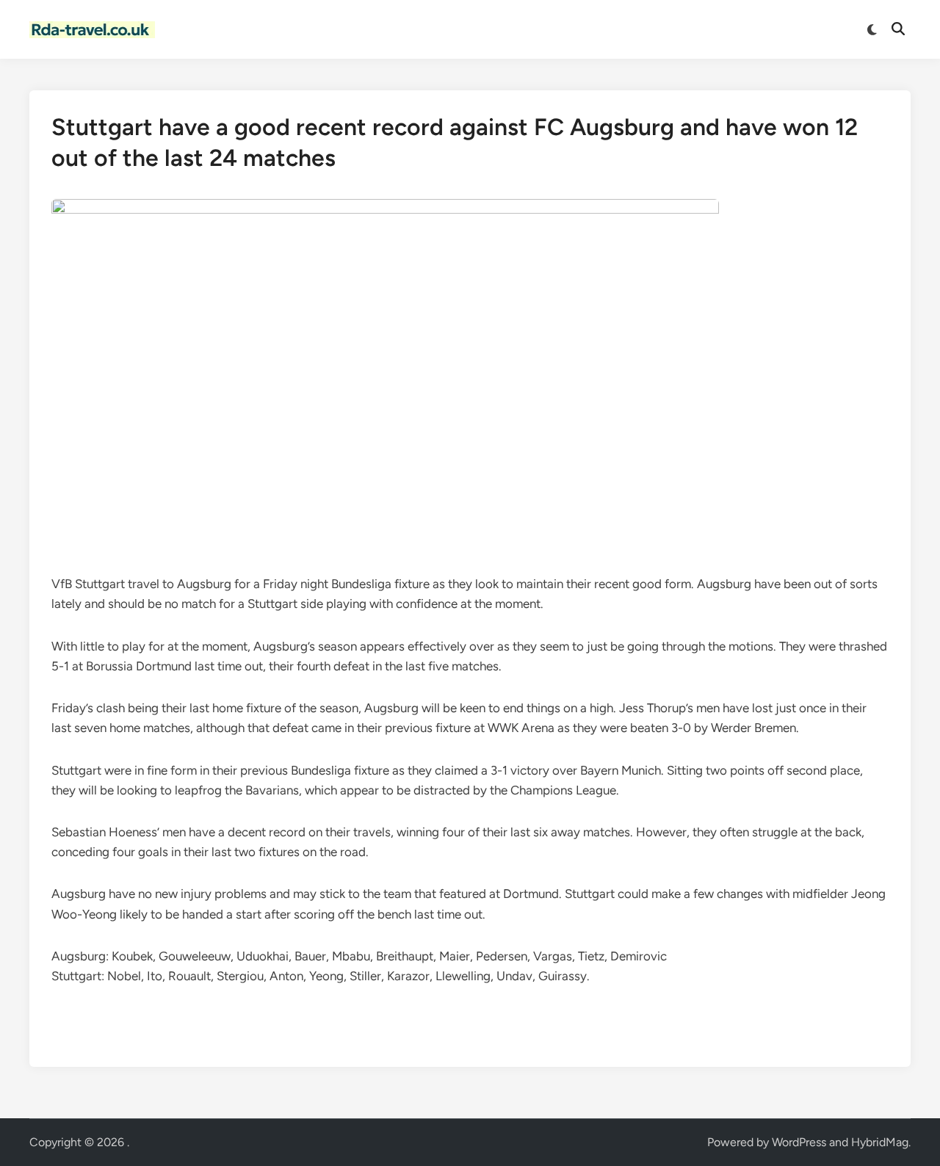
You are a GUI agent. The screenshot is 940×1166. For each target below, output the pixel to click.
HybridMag (879, 1142)
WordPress (799, 1142)
